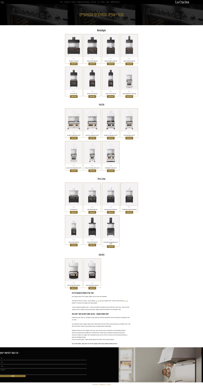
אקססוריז (107, 2)
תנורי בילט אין (93, 2)
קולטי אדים (102, 2)
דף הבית (61, 2)
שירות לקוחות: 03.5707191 (115, 2)
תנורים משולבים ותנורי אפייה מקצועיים (83, 2)
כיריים (98, 2)
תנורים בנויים (73, 2)
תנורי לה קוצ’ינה (126, 300)
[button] (74, 64)
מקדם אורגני (109, 384)
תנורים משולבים (97, 300)
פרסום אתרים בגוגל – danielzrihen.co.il (99, 384)
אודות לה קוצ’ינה (67, 2)
